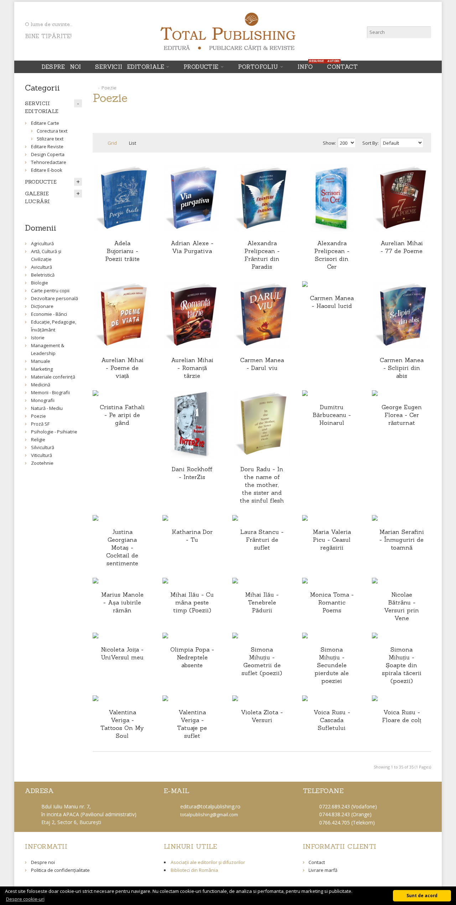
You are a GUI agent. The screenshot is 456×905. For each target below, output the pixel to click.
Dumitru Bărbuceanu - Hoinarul (331, 414)
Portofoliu (258, 66)
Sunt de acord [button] (421, 895)
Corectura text (52, 131)
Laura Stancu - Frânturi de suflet (262, 539)
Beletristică (43, 275)
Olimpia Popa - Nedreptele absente (192, 657)
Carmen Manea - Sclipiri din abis (402, 367)
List (132, 143)
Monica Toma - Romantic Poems (332, 602)
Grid (112, 143)
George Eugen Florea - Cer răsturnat (402, 414)
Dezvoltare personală (54, 298)
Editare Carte (45, 123)
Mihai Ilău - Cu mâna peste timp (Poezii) (192, 602)
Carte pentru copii (50, 290)
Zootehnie (42, 463)
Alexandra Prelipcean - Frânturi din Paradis (262, 255)
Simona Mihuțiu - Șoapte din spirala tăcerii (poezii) (401, 665)
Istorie (38, 337)
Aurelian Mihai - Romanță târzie (192, 367)
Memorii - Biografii (50, 392)
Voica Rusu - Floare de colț (401, 716)
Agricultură (42, 243)
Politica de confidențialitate (60, 870)
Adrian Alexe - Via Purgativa (192, 247)
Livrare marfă (323, 870)
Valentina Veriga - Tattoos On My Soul (122, 724)
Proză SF (40, 424)
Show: (329, 143)
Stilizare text (50, 138)
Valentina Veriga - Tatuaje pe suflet (192, 724)
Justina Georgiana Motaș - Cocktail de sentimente (122, 547)
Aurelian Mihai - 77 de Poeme (401, 247)
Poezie (109, 87)
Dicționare (42, 306)
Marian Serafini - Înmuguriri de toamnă (401, 539)
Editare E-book (46, 170)
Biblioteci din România (194, 870)
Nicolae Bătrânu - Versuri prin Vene (401, 606)
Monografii (43, 400)
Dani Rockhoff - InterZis (192, 473)
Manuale (40, 361)
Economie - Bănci (49, 314)
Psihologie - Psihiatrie (54, 431)
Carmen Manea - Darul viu (262, 363)
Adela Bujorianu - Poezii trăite (122, 251)
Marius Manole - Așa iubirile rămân (122, 602)
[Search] (425, 32)
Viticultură (41, 455)
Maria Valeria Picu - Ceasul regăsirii (332, 539)
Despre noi (61, 66)
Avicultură (41, 267)
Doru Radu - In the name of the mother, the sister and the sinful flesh (262, 485)
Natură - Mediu (47, 408)
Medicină (40, 384)
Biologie (39, 282)
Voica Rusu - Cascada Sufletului (332, 720)
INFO (307, 65)
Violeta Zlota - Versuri (262, 716)
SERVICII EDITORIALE (129, 66)
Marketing (42, 369)
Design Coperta (47, 154)
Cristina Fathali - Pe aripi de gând (122, 414)
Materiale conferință (53, 377)
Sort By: (370, 143)
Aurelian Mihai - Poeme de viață (122, 367)
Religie (38, 439)
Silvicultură (42, 447)
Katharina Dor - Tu (192, 535)
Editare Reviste (47, 146)
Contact (342, 66)
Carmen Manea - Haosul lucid (332, 301)
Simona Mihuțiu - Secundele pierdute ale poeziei (332, 665)
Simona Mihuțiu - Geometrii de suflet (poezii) (262, 661)
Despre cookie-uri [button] (25, 899)
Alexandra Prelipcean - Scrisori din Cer (331, 255)
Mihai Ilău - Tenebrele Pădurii (262, 602)
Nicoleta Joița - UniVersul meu (122, 653)
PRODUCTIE (201, 66)
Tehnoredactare (48, 162)
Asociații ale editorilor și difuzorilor (208, 862)
